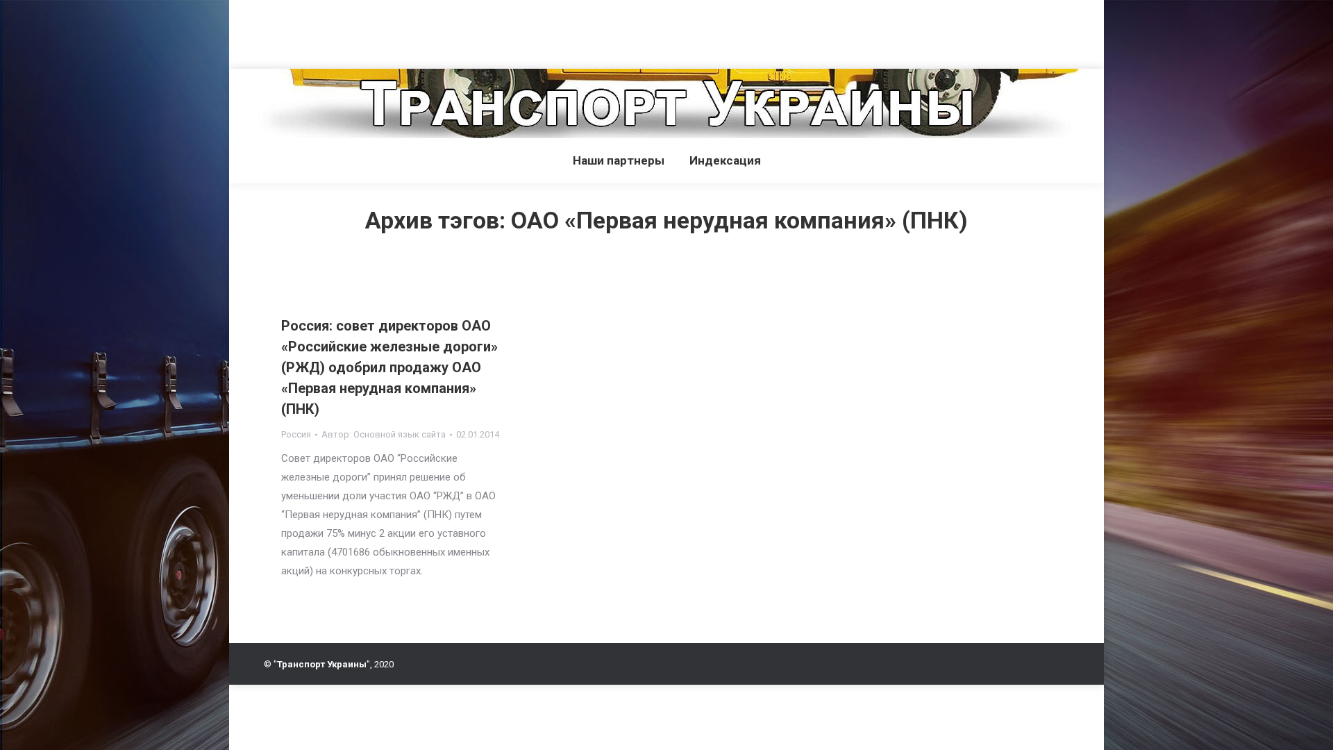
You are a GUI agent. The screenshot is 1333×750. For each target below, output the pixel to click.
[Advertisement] (252, 31)
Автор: (383, 434)
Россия (296, 434)
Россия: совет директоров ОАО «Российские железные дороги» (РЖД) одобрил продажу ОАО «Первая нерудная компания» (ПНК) (389, 367)
